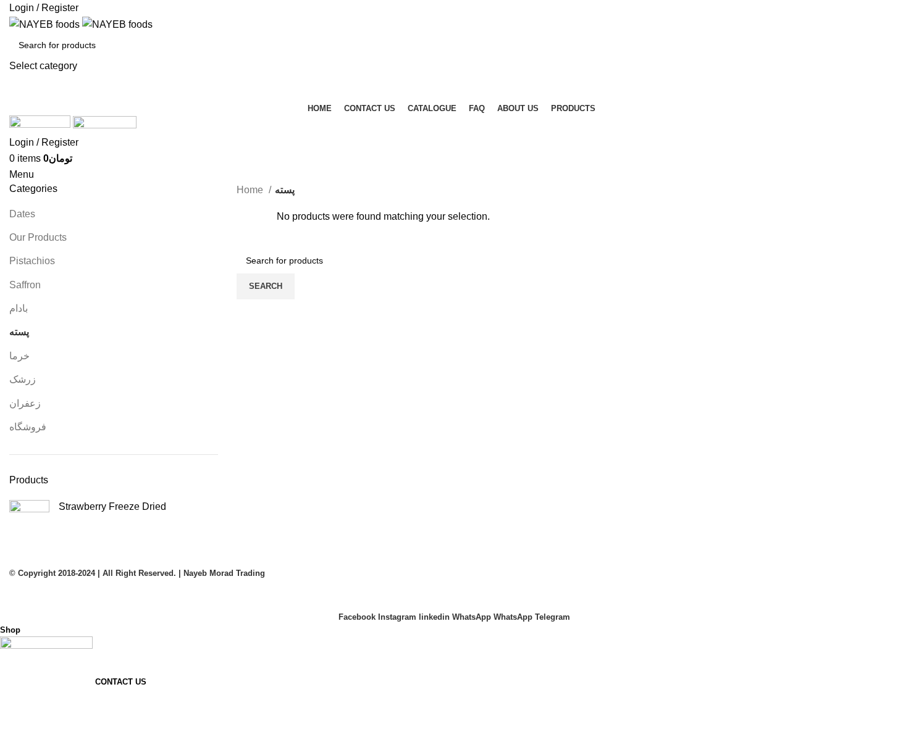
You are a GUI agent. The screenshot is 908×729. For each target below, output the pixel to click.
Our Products (38, 237)
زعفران (25, 403)
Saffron (25, 285)
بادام (18, 308)
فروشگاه (27, 427)
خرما (19, 356)
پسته (19, 332)
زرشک (22, 379)
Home (251, 190)
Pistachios (32, 261)
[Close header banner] (15, 595)
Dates (22, 214)
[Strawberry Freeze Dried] (29, 520)
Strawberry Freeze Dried (112, 506)
